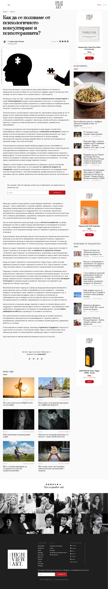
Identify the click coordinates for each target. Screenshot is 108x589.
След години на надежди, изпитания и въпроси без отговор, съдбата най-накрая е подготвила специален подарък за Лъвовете (94, 278)
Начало (5, 12)
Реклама (52, 550)
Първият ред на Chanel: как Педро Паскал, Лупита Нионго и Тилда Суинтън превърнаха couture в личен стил (93, 159)
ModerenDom (54, 555)
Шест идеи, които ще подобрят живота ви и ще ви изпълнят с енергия (51, 468)
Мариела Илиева (29, 399)
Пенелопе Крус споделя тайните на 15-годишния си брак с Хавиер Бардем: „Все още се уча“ (94, 144)
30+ (84, 149)
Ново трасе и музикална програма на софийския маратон (53, 404)
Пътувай (40, 563)
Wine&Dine (41, 546)
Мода (85, 311)
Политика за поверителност (58, 552)
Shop (99, 5)
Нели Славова (95, 311)
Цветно (12, 12)
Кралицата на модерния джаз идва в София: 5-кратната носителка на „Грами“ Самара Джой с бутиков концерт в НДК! (94, 174)
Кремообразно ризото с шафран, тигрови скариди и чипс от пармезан (88, 123)
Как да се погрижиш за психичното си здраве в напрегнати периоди (93, 264)
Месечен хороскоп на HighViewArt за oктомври (18, 404)
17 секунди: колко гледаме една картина (92, 133)
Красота (85, 165)
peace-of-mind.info (48, 336)
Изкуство (86, 136)
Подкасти (41, 548)
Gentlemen (86, 298)
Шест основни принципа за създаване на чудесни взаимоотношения (15, 468)
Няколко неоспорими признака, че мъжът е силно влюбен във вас (53, 436)
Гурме (75, 127)
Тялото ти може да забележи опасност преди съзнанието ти (92, 252)
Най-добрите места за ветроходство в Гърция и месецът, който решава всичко (94, 293)
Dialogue (40, 552)
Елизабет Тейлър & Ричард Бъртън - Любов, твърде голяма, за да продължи (93, 321)
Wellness (86, 256)
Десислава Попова (17, 41)
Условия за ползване (56, 546)
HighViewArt (66, 399)
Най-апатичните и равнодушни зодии (16, 436)
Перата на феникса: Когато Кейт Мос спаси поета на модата (93, 307)
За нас (52, 548)
